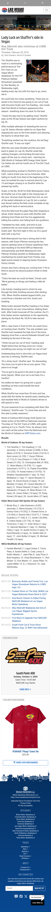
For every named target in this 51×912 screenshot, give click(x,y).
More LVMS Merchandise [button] (27, 763)
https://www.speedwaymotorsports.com (25, 797)
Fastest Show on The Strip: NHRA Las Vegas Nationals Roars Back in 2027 (30, 593)
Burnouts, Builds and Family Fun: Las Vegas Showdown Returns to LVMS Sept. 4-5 (30, 584)
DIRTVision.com (32, 433)
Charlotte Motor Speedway (24, 817)
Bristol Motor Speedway (24, 814)
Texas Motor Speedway (24, 838)
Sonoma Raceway (24, 835)
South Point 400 (25, 673)
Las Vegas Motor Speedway (25, 826)
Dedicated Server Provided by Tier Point (25, 801)
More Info (24, 689)
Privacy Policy (25, 803)
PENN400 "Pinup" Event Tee (26, 751)
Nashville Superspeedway (24, 828)
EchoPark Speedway (24, 821)
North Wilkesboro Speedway (24, 833)
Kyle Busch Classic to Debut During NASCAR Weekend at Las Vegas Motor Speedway (29, 601)
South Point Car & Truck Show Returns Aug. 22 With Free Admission (29, 626)
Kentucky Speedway (24, 824)
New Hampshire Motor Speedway (25, 831)
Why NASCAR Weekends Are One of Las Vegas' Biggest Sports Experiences (29, 610)
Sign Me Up (39, 888)
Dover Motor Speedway (24, 819)
